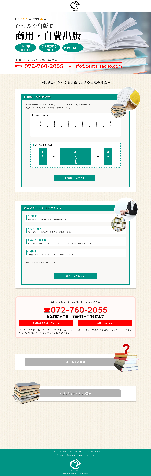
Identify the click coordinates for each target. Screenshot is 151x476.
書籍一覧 (97, 451)
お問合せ (81, 455)
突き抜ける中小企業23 (63, 455)
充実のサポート (53, 451)
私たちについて (89, 455)
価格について (64, 451)
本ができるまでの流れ (76, 451)
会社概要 (74, 455)
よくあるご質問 (88, 451)
